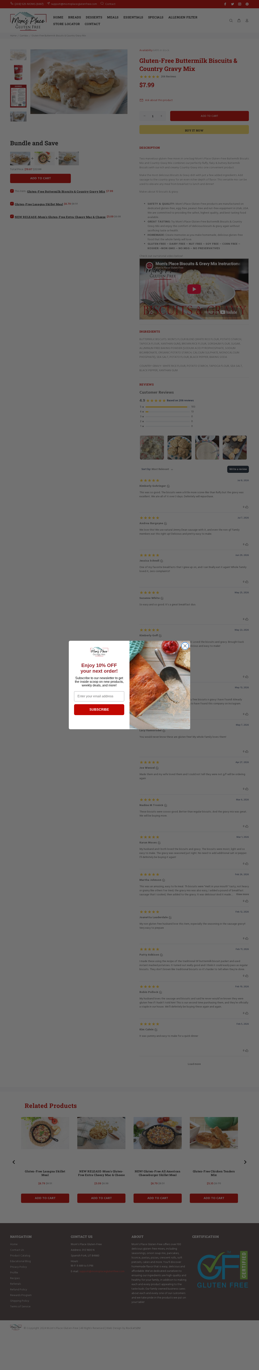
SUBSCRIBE (99, 709)
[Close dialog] (185, 645)
